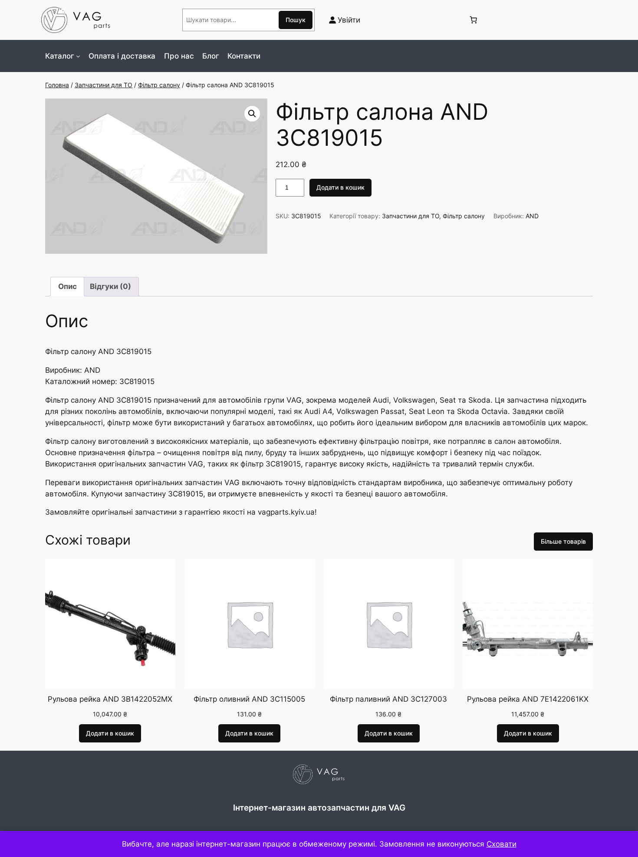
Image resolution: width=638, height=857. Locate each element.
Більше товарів (563, 541)
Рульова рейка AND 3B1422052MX (110, 699)
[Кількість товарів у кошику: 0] (473, 20)
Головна (57, 85)
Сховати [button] (501, 844)
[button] (252, 113)
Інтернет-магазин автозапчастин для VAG (319, 807)
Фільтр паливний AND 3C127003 (388, 699)
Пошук (296, 19)
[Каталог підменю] (78, 56)
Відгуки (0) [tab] (110, 286)
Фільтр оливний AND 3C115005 (249, 699)
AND (532, 216)
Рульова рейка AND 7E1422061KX (528, 699)
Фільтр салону (159, 85)
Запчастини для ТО (103, 85)
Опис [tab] (67, 286)
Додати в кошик (340, 187)
